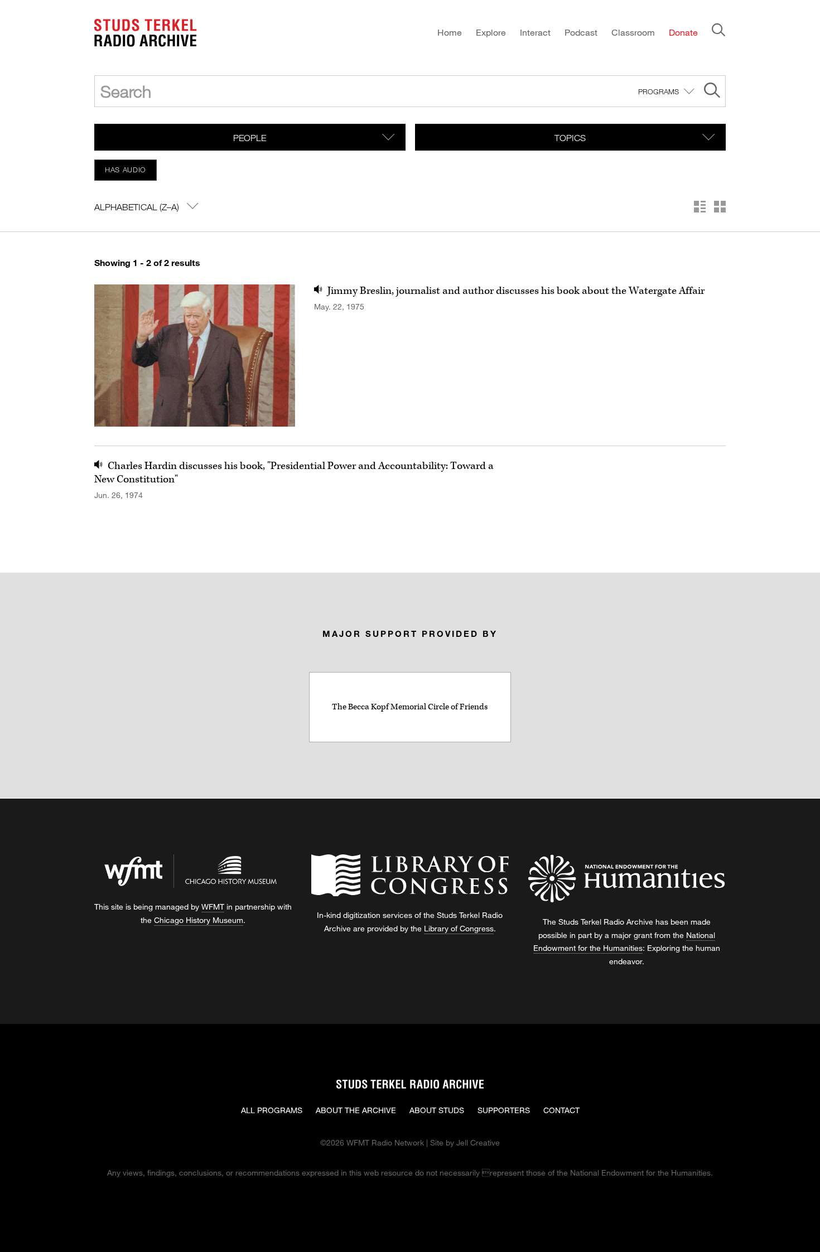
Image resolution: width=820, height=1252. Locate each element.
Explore (491, 32)
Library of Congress (459, 928)
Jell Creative (478, 1142)
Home (449, 32)
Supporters (503, 1110)
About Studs (436, 1110)
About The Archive (356, 1110)
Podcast (581, 32)
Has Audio (125, 169)
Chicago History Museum (198, 920)
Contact (561, 1110)
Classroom (633, 32)
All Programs (271, 1110)
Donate (683, 32)
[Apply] (712, 92)
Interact (535, 32)
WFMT (212, 906)
